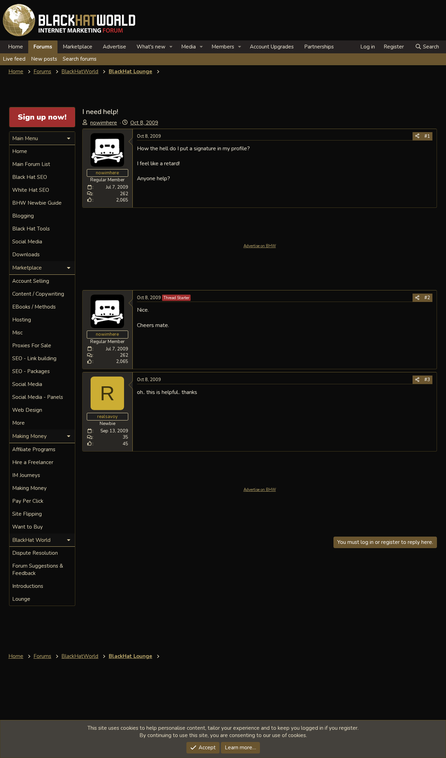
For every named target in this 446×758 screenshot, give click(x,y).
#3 (427, 380)
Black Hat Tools (31, 228)
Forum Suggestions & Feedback (37, 569)
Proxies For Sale (31, 345)
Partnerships (319, 46)
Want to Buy (27, 526)
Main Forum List (31, 164)
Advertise (114, 46)
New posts (44, 58)
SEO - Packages (31, 371)
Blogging (23, 215)
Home (15, 46)
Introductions (27, 586)
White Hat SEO (30, 190)
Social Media (27, 241)
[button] (171, 46)
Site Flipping (27, 513)
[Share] (417, 136)
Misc (17, 332)
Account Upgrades (272, 46)
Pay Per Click (27, 501)
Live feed (14, 58)
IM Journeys (26, 475)
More (18, 422)
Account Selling (30, 281)
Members (223, 46)
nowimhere (103, 122)
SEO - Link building (34, 358)
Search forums (80, 58)
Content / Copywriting (38, 293)
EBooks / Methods (34, 306)
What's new (151, 46)
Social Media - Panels (37, 397)
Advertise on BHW (260, 246)
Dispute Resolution (35, 552)
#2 (427, 298)
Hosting (21, 319)
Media (188, 46)
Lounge (21, 599)
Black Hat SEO (29, 177)
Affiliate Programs (33, 449)
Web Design (27, 410)
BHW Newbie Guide (37, 202)
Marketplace (77, 46)
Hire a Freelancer (32, 462)
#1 (427, 136)
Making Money (29, 488)
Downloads (26, 254)
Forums (42, 46)
